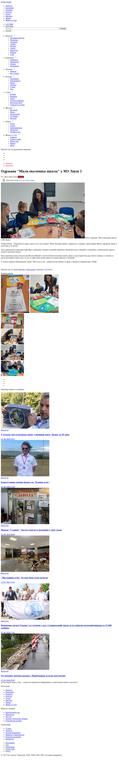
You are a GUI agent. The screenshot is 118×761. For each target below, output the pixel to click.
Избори (13, 52)
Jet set (12, 124)
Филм (12, 83)
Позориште (14, 79)
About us (9, 731)
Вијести (13, 71)
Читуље (9, 717)
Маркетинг (10, 715)
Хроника (9, 10)
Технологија (15, 114)
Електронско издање (14, 721)
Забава (8, 18)
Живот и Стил (11, 20)
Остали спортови (17, 101)
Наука (12, 112)
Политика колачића (13, 737)
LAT (7, 24)
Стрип (12, 87)
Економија (10, 8)
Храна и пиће (15, 139)
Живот (12, 143)
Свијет (12, 48)
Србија (13, 44)
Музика (13, 85)
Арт (11, 89)
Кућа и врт (14, 141)
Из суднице (14, 73)
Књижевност (15, 81)
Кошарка (13, 96)
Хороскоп (14, 130)
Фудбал (13, 94)
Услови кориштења (13, 733)
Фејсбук (21, 270)
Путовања (14, 116)
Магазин (9, 16)
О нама (8, 729)
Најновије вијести (17, 38)
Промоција (14, 66)
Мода (12, 145)
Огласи (13, 64)
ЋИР (11, 24)
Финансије (14, 62)
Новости (9, 6)
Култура (9, 12)
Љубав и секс (15, 132)
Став (12, 55)
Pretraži (63, 28)
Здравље (13, 137)
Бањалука (14, 50)
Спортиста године (17, 105)
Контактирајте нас (13, 712)
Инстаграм (31, 270)
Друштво (13, 42)
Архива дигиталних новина (17, 719)
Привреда (14, 60)
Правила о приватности (15, 735)
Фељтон (13, 118)
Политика (14, 40)
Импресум (10, 739)
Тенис (12, 99)
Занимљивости (16, 128)
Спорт (8, 14)
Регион (13, 46)
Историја (13, 110)
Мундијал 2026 (16, 103)
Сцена (12, 126)
